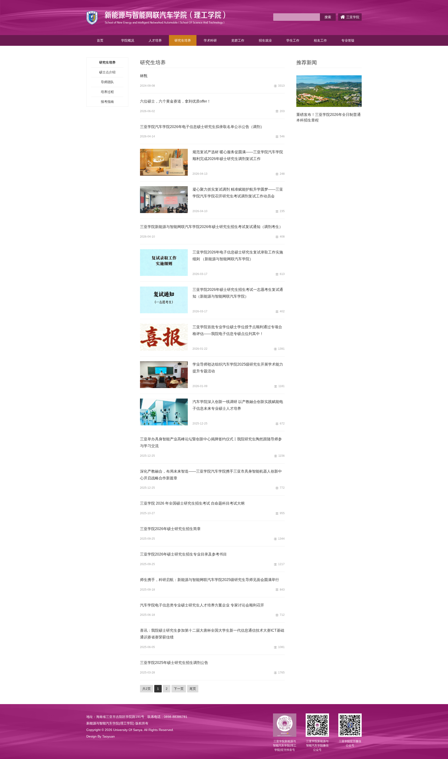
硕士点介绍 (107, 72)
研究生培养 (183, 40)
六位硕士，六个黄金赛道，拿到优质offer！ (175, 101)
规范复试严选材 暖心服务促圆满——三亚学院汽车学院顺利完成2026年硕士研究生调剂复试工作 (237, 155)
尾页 (192, 689)
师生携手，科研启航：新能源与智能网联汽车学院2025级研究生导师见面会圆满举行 (209, 580)
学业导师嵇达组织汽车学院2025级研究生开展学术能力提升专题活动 (237, 367)
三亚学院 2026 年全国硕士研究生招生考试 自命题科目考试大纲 (192, 503)
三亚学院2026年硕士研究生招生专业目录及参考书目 (183, 554)
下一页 (179, 689)
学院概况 (127, 40)
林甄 (143, 76)
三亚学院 (352, 17)
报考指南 (107, 101)
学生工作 (292, 40)
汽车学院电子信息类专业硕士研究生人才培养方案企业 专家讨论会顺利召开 (202, 605)
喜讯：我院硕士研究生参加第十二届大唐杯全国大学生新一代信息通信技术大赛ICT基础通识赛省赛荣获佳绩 (212, 633)
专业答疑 (347, 40)
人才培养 (155, 40)
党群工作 (237, 40)
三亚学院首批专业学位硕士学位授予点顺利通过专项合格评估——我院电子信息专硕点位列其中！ (237, 330)
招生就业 (265, 40)
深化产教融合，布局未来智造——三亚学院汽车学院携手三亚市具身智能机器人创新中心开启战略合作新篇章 (211, 474)
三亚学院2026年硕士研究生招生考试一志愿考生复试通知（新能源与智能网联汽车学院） (237, 293)
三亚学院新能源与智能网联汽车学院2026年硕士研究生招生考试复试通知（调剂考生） (211, 227)
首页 (100, 40)
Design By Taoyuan (100, 736)
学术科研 (210, 40)
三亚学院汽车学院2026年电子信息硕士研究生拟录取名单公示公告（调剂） (202, 127)
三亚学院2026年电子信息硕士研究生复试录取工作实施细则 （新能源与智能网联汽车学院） (237, 255)
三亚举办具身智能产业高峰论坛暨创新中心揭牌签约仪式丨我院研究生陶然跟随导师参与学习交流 (211, 442)
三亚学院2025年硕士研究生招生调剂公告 (174, 663)
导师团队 (107, 82)
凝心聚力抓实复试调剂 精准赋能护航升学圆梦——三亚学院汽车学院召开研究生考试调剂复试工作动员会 (237, 192)
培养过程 (107, 92)
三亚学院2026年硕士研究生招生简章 (170, 529)
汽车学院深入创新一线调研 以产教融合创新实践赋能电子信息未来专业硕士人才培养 (237, 405)
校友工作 (320, 40)
